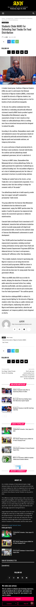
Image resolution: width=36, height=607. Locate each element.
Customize (9, 603)
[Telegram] (26, 52)
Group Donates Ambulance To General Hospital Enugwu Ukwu (23, 449)
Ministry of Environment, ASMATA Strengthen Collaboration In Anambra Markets (23, 458)
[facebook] (15, 329)
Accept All (18, 599)
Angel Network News (15, 525)
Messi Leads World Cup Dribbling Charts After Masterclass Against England (22, 400)
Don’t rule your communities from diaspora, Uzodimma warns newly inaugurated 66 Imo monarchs (27, 374)
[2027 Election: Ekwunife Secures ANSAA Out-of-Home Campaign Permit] (7, 440)
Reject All (26, 603)
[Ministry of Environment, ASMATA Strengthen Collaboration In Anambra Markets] (7, 459)
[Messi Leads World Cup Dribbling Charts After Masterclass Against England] (7, 400)
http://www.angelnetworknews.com (22, 324)
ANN (6, 37)
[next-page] (6, 416)
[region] (18, 595)
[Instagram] (13, 52)
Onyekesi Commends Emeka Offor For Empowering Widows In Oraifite (21, 390)
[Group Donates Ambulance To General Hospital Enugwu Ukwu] (7, 449)
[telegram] (24, 329)
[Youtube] (22, 52)
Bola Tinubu (10, 337)
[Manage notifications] (31, 603)
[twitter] (29, 329)
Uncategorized (9, 18)
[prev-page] (3, 416)
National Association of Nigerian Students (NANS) (14, 340)
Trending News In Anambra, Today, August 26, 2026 (23, 430)
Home (3, 18)
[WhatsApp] (17, 41)
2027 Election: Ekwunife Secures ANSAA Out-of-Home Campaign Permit (23, 439)
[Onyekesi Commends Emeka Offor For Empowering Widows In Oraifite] (7, 391)
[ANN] (3, 37)
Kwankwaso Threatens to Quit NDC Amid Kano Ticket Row (23, 409)
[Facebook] (9, 41)
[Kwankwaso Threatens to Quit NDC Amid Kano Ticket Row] (7, 409)
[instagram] (19, 329)
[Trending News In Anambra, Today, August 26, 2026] (7, 430)
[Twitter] (13, 41)
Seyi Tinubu (5, 342)
